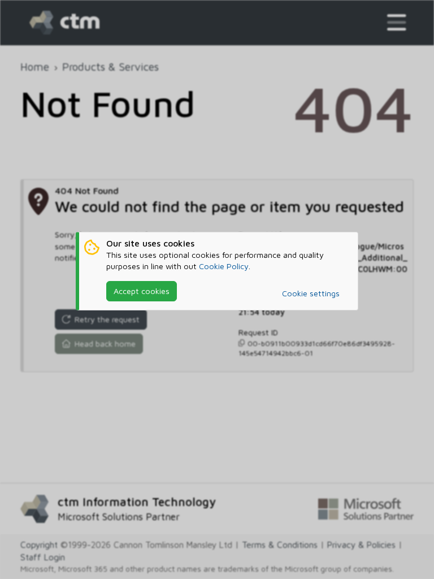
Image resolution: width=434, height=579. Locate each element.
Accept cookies (142, 291)
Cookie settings (311, 293)
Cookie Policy (224, 266)
